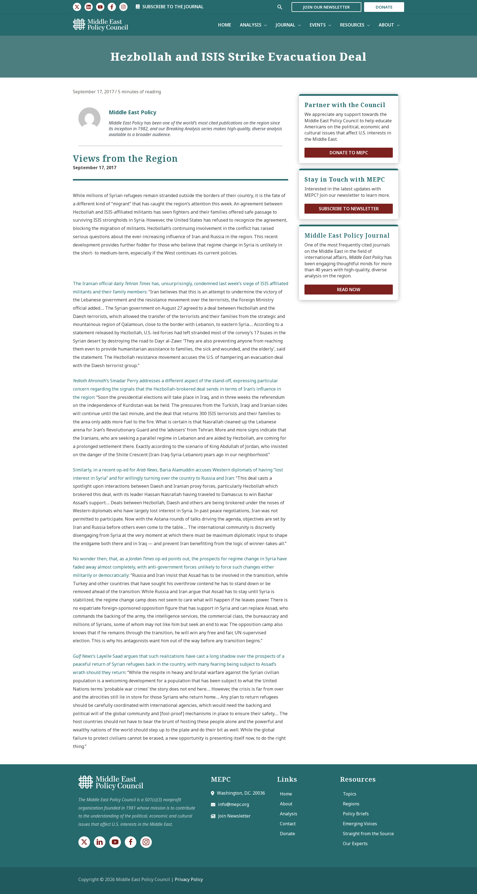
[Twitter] (77, 7)
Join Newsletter (234, 816)
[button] (348, 153)
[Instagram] (123, 7)
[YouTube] (100, 7)
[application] (264, 25)
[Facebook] (112, 7)
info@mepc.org (233, 804)
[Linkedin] (88, 7)
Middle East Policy (132, 112)
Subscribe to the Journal (172, 7)
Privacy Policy (189, 879)
